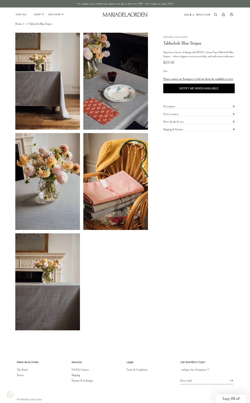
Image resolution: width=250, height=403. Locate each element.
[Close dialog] (185, 164)
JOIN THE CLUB (158, 205)
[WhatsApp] (10, 394)
